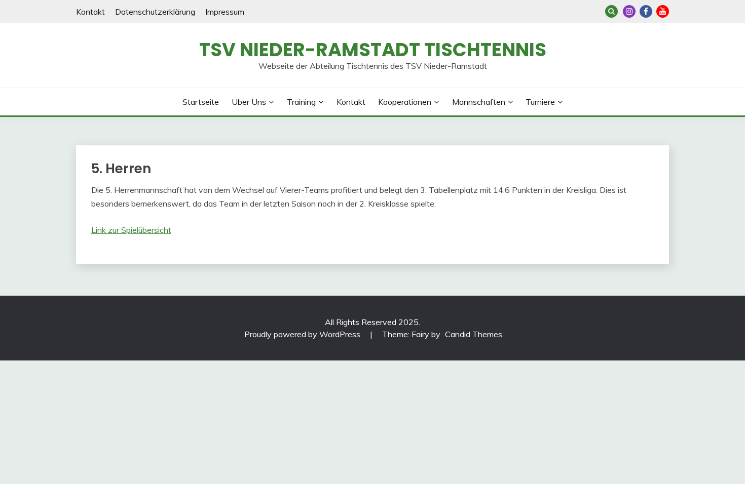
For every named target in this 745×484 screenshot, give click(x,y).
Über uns (249, 102)
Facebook (646, 11)
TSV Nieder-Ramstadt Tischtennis (372, 49)
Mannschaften (478, 102)
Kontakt (90, 12)
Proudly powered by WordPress (303, 334)
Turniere (540, 102)
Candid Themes (473, 334)
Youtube (662, 11)
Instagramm (629, 11)
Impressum (224, 12)
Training (301, 102)
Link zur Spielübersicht (131, 230)
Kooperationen (404, 102)
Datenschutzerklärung (155, 12)
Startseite (200, 102)
